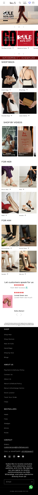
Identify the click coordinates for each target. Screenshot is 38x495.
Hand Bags (8, 348)
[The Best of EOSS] (9, 38)
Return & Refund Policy (13, 383)
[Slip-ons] (28, 261)
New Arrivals (9, 344)
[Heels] (10, 202)
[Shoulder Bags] (10, 103)
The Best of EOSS (6, 48)
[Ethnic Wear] (10, 177)
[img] (19, 285)
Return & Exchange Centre (14, 388)
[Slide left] (14, 54)
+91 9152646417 (27, 451)
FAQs (6, 402)
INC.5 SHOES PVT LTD (21, 491)
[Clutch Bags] (10, 77)
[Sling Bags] (28, 77)
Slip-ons (21, 274)
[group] (19, 15)
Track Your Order (10, 397)
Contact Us (8, 374)
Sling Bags (22, 90)
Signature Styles (22, 48)
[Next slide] (23, 27)
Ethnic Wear (5, 189)
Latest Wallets (23, 115)
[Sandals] (28, 202)
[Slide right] (23, 54)
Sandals (21, 215)
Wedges (7, 423)
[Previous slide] (14, 27)
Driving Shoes (6, 248)
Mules (6, 433)
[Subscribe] (31, 482)
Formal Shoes (23, 248)
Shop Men (8, 334)
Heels (3, 215)
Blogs (6, 357)
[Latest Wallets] (28, 103)
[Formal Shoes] (28, 235)
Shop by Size (9, 353)
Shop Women (9, 339)
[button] (4, 3)
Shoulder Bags (6, 115)
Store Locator (9, 393)
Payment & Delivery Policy (14, 370)
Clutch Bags (5, 90)
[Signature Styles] (25, 38)
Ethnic (6, 428)
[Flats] (28, 177)
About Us (7, 379)
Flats (20, 189)
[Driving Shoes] (10, 235)
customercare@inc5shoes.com (16, 447)
